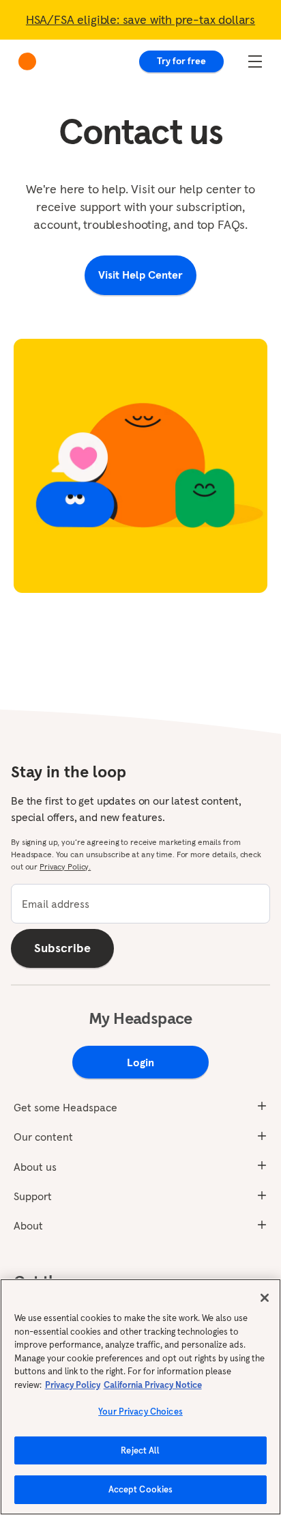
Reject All (140, 1450)
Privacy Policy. (65, 866)
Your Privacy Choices (140, 1411)
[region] (140, 1397)
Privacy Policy (72, 1385)
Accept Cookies (140, 1489)
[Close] (265, 1298)
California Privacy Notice (153, 1385)
